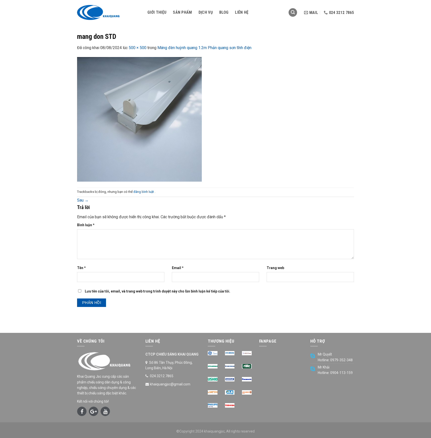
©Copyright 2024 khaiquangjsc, (200, 431)
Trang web (275, 268)
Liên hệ (241, 12)
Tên (81, 268)
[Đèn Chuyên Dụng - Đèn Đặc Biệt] (108, 12)
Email (178, 268)
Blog (223, 12)
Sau (83, 200)
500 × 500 (137, 47)
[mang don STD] (139, 119)
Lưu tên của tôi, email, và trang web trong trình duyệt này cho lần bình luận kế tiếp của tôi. (157, 291)
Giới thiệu (156, 12)
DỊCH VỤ (206, 12)
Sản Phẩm (182, 12)
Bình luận (86, 225)
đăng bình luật (144, 192)
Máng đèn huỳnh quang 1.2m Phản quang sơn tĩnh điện (204, 47)
